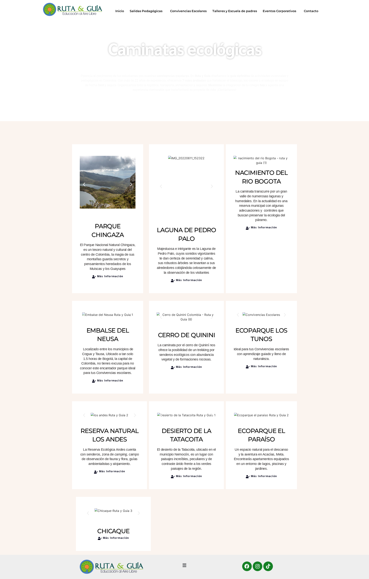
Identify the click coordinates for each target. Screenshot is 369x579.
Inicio (119, 11)
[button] (147, 11)
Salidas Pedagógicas (146, 11)
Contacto (311, 11)
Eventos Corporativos (279, 11)
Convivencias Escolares (188, 11)
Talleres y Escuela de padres (234, 11)
